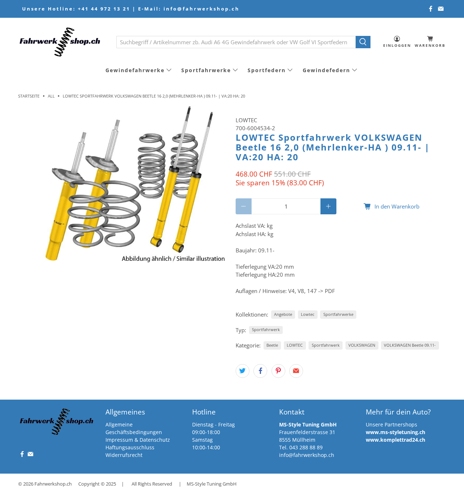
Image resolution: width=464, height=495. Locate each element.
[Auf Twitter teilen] (242, 371)
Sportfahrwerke (206, 70)
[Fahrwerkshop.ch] (61, 42)
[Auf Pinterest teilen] (278, 371)
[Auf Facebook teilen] (260, 371)
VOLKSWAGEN (361, 345)
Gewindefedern (326, 70)
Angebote (283, 314)
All (51, 96)
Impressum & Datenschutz (137, 439)
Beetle (272, 345)
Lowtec (307, 314)
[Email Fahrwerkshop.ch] (441, 8)
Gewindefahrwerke (135, 70)
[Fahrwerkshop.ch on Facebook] (430, 8)
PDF (330, 290)
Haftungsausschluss (129, 447)
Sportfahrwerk (266, 329)
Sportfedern (267, 70)
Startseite (29, 96)
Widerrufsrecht (123, 454)
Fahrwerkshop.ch (53, 484)
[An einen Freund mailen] (296, 371)
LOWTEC (246, 120)
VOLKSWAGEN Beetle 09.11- (410, 345)
